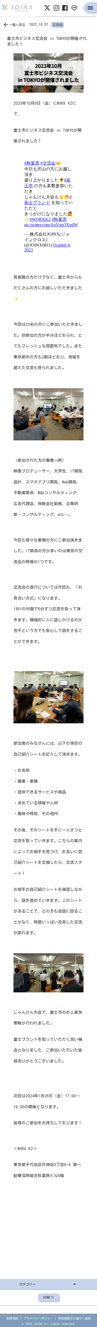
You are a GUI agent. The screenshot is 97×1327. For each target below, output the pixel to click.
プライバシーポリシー (38, 1318)
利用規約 (12, 1318)
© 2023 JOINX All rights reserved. (48, 1323)
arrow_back (6, 24)
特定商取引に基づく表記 (74, 1318)
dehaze (90, 8)
